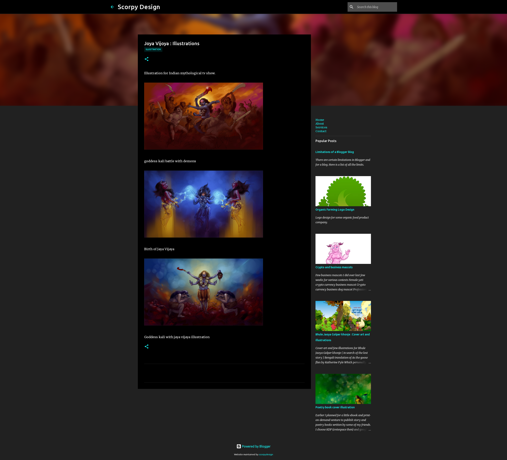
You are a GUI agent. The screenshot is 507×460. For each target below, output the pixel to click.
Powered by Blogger (256, 446)
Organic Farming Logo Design (334, 209)
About (319, 123)
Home (319, 120)
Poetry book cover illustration (335, 407)
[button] (146, 59)
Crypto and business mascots (334, 267)
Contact (320, 131)
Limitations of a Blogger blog (334, 152)
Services (321, 127)
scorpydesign (266, 454)
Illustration (153, 49)
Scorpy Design (139, 6)
